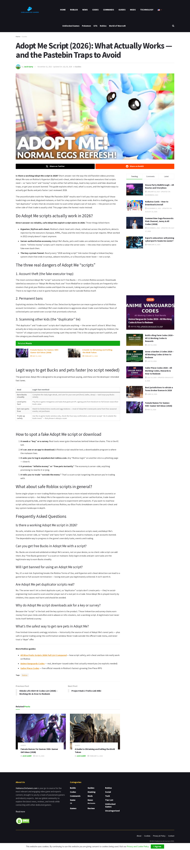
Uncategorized (112, 810)
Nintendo (91, 803)
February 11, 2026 (91, 356)
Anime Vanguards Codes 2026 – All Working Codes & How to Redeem (150, 321)
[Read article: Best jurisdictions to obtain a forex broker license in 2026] (134, 392)
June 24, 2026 (152, 394)
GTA (95, 25)
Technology (146, 9)
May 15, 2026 (36, 356)
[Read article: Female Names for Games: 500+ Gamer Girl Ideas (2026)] (22, 353)
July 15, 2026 (151, 361)
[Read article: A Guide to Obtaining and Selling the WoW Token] (74, 353)
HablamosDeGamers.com (26, 788)
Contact (171, 836)
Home (63, 9)
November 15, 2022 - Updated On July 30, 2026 (55, 67)
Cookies (147, 836)
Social (108, 792)
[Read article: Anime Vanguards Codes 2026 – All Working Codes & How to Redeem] (150, 312)
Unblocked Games (70, 25)
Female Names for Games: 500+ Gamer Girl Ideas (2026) (44, 351)
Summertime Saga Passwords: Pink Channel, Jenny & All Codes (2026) (159, 221)
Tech (107, 796)
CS (71, 803)
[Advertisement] (150, 271)
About (139, 836)
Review (91, 808)
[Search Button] (173, 25)
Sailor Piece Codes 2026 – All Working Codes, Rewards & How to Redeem (158, 371)
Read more (20, 811)
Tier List (109, 800)
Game (72, 800)
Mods (133, 9)
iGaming (91, 792)
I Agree (157, 846)
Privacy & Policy (159, 836)
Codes (95, 9)
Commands (108, 9)
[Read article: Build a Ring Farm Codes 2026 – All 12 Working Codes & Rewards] (134, 340)
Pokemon (86, 25)
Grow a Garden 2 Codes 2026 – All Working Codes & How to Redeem (159, 354)
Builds (73, 788)
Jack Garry (28, 67)
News (85, 9)
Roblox (74, 9)
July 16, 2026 (151, 345)
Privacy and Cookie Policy (138, 846)
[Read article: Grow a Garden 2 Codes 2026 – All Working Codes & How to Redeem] (134, 356)
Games (73, 808)
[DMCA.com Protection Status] (23, 820)
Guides (122, 9)
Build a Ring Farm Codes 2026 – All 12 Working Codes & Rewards (159, 338)
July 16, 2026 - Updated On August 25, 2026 (146, 326)
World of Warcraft (117, 25)
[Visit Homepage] (30, 9)
